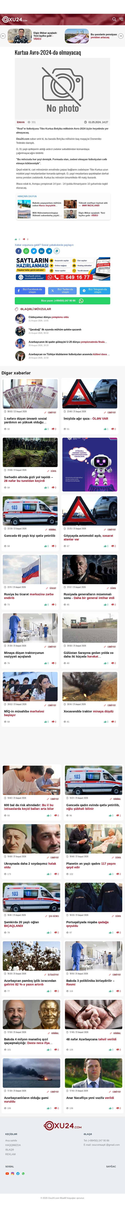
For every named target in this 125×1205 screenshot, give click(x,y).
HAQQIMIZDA (13, 1145)
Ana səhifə (11, 1140)
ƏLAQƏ (9, 1149)
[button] (121, 36)
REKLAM (10, 1154)
